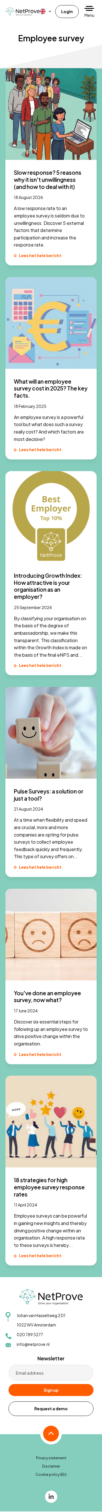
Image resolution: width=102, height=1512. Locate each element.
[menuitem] (46, 11)
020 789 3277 (30, 1334)
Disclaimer (51, 1466)
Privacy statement (51, 1458)
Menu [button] (89, 15)
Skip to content (16, 5)
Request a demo (51, 1408)
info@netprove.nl (33, 1344)
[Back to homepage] (23, 11)
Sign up (51, 1390)
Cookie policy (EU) (51, 1474)
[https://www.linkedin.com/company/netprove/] (51, 1496)
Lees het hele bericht (40, 255)
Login (67, 11)
